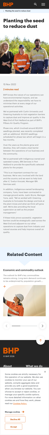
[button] (6, 326)
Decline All (15, 419)
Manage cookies (12, 411)
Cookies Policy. (20, 404)
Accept (13, 426)
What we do (34, 366)
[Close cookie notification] (45, 372)
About (7, 366)
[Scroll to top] (40, 340)
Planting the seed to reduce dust (17, 11)
